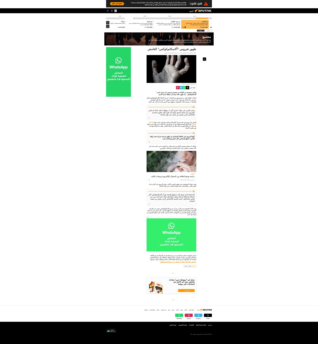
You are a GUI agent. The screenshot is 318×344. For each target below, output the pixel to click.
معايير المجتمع (173, 325)
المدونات (146, 310)
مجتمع (193, 174)
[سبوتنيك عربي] (204, 12)
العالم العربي (191, 310)
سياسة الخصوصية (182, 325)
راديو (169, 310)
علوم (190, 266)
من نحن (210, 325)
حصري (173, 310)
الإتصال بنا (191, 325)
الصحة (185, 266)
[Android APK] (111, 331)
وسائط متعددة (152, 310)
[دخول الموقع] (112, 10)
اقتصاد (177, 310)
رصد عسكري (163, 310)
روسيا (181, 310)
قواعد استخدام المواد (201, 325)
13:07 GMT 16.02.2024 (190, 53)
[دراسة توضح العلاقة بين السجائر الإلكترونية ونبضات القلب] (171, 161)
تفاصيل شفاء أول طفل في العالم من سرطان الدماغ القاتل (178, 262)
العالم (186, 310)
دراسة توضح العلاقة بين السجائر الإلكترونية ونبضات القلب (173, 176)
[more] (149, 117)
